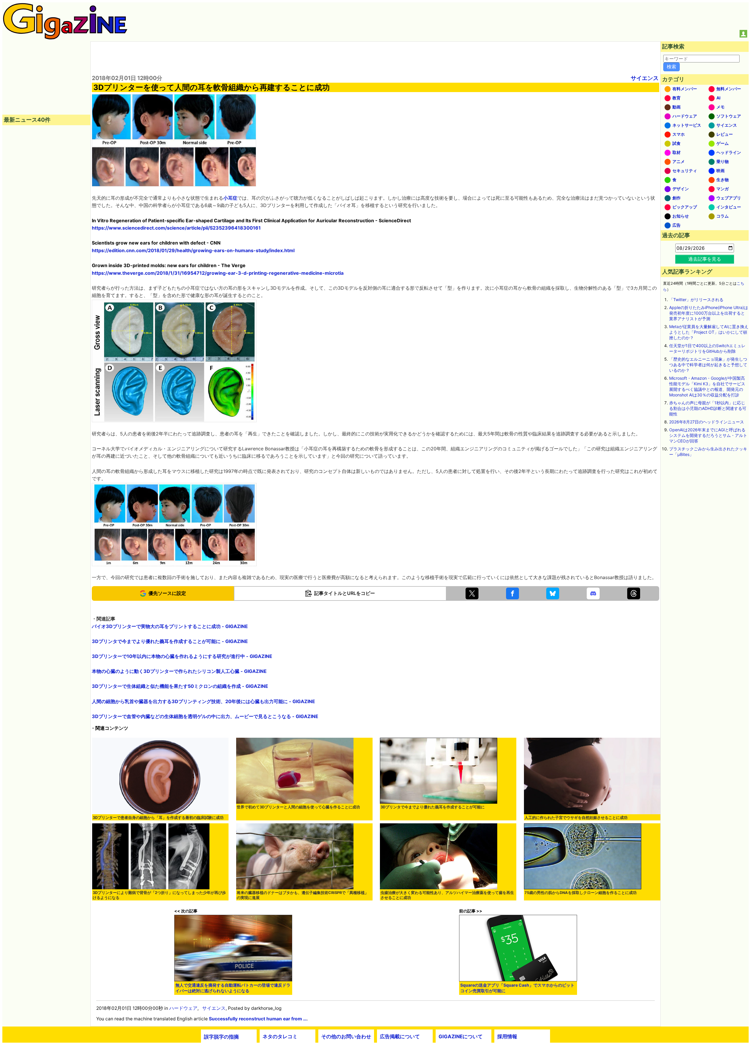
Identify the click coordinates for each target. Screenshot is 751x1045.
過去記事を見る (704, 259)
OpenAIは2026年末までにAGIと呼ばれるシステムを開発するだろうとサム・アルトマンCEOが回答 (708, 435)
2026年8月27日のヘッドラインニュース (706, 421)
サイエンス (645, 78)
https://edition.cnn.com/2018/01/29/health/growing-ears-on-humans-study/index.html (193, 250)
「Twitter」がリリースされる (696, 299)
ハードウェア (183, 1008)
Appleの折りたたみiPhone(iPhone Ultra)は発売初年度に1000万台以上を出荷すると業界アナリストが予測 (708, 313)
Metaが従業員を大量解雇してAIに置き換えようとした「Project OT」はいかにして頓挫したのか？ (708, 332)
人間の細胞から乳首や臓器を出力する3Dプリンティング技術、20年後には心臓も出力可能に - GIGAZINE (203, 701)
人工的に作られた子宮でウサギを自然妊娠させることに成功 (576, 817)
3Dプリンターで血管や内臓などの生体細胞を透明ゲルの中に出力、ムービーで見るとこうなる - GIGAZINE (205, 716)
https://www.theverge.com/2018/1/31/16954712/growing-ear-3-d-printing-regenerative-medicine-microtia (218, 273)
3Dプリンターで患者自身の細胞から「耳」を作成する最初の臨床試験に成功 (158, 817)
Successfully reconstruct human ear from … (258, 1019)
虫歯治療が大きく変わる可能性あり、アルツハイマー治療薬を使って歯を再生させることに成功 (447, 895)
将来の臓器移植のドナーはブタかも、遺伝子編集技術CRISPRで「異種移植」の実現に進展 (302, 895)
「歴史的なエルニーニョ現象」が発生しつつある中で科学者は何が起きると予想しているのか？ (708, 365)
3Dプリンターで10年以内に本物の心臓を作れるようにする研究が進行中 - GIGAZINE (182, 656)
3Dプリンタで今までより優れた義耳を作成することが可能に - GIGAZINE (170, 641)
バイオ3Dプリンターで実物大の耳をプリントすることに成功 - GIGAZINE (170, 626)
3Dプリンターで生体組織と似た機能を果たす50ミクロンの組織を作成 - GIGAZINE (180, 686)
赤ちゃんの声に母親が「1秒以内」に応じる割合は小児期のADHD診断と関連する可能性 (707, 408)
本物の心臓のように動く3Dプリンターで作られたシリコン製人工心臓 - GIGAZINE (179, 671)
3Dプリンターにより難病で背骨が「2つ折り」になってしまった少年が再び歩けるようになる (159, 895)
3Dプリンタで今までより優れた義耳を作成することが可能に (432, 807)
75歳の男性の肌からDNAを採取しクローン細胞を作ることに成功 (581, 892)
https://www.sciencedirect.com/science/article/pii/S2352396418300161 (176, 228)
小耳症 (230, 198)
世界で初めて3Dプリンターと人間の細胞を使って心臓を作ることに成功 (298, 807)
